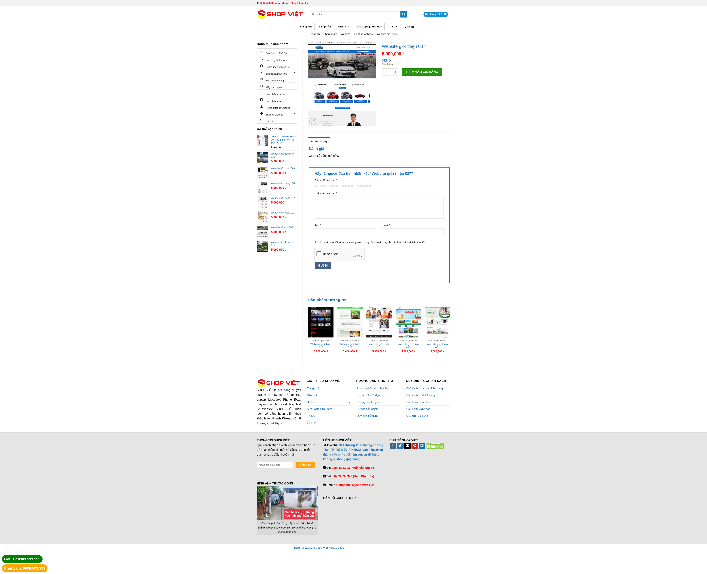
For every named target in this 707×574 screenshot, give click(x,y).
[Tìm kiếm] (403, 14)
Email (386, 225)
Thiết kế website (363, 33)
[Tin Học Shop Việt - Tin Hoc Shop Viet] (280, 14)
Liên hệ (410, 26)
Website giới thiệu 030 (408, 346)
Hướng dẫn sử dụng (369, 395)
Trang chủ (306, 26)
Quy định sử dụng (367, 415)
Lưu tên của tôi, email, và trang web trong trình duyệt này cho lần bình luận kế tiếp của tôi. (373, 242)
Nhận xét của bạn (326, 193)
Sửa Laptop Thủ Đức (369, 26)
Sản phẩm (325, 26)
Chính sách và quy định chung (424, 388)
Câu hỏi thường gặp (418, 408)
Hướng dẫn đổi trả (368, 408)
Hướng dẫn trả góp (368, 402)
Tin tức (393, 26)
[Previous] (308, 333)
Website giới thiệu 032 (437, 346)
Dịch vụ (342, 26)
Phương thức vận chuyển (372, 388)
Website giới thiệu (387, 33)
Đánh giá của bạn (326, 180)
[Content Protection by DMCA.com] (435, 445)
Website (345, 33)
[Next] (450, 333)
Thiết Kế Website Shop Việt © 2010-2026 (319, 547)
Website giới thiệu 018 (320, 346)
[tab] (319, 141)
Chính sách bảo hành (419, 402)
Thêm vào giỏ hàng (421, 72)
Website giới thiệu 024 (379, 346)
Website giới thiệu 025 (350, 346)
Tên (318, 225)
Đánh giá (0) (319, 141)
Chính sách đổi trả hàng (420, 395)
